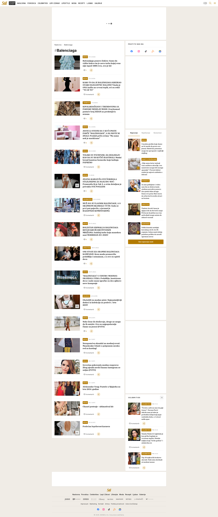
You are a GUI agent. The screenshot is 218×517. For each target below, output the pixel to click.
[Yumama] (138, 499)
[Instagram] (138, 51)
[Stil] (4, 3)
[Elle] (93, 499)
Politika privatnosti (117, 504)
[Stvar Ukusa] (149, 499)
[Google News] (160, 51)
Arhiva (107, 504)
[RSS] (152, 51)
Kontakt (101, 504)
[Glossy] (102, 499)
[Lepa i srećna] (110, 499)
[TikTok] (145, 51)
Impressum (84, 504)
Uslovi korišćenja (131, 504)
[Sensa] (128, 499)
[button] (85, 70)
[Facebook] (131, 51)
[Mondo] (76, 499)
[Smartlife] (119, 499)
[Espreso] (86, 499)
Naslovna (57, 45)
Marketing (93, 504)
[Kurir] (67, 499)
